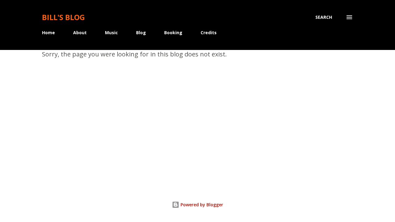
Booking (173, 32)
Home (48, 32)
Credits (209, 32)
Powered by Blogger (201, 205)
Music (111, 32)
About (80, 32)
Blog (141, 32)
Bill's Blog (63, 17)
